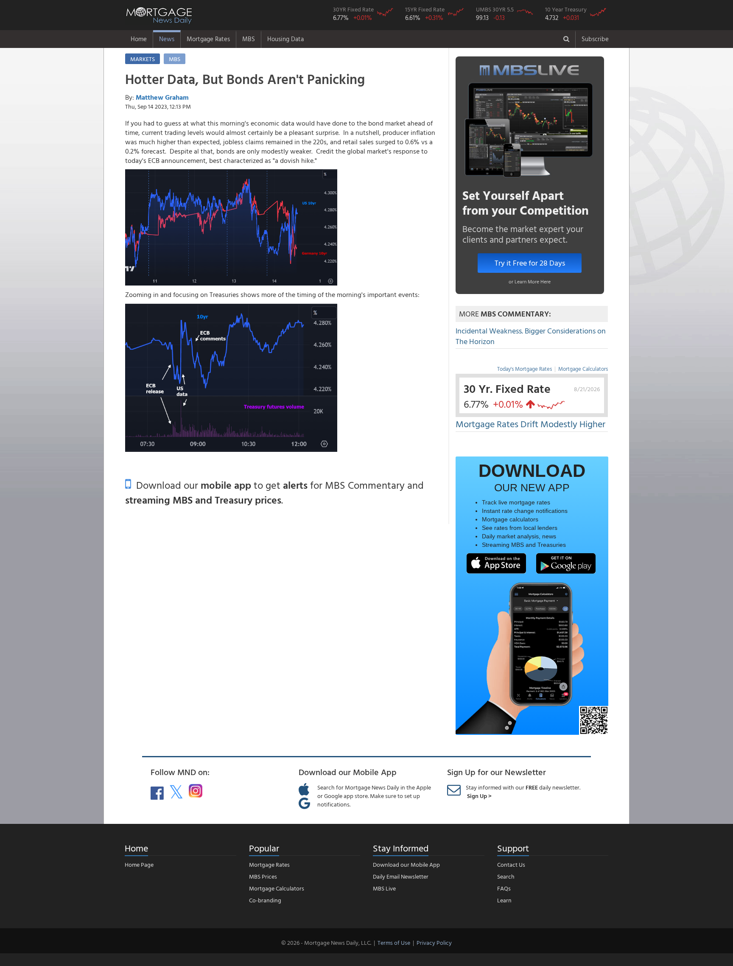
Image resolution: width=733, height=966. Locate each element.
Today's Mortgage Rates (524, 368)
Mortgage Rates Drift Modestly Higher (530, 424)
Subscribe (595, 39)
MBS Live (384, 888)
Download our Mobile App (406, 864)
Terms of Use (394, 942)
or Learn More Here (530, 281)
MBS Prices (263, 876)
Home (139, 39)
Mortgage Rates (208, 39)
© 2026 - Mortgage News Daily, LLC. (326, 942)
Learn (504, 900)
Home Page (139, 864)
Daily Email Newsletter (400, 876)
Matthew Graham (162, 97)
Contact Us (511, 864)
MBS (248, 39)
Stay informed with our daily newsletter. (523, 791)
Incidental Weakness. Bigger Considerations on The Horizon (531, 336)
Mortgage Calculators (583, 368)
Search (506, 876)
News (166, 39)
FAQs (504, 888)
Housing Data (285, 39)
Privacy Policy (434, 942)
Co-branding (265, 900)
